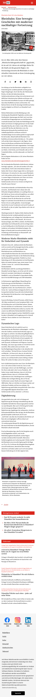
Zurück (6, 504)
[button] (5, 82)
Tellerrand (6, 541)
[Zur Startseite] (6, 2)
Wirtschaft (5, 644)
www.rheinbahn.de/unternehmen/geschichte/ (15, 161)
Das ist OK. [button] (18, 693)
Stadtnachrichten (12, 7)
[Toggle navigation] (32, 3)
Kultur (4, 640)
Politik (4, 636)
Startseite (3, 7)
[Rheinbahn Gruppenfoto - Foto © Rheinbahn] (18, 468)
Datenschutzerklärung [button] (9, 687)
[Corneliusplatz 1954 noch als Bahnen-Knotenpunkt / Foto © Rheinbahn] (18, 41)
